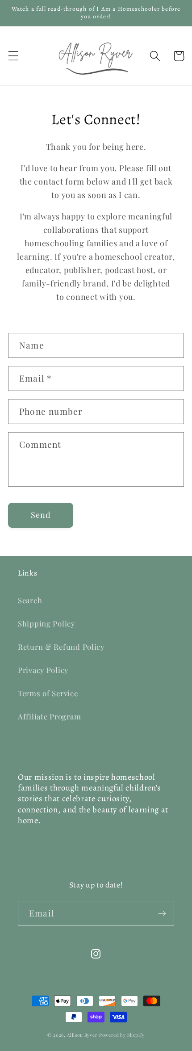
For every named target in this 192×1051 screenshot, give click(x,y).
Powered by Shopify (122, 1035)
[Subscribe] (162, 913)
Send (41, 514)
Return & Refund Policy (61, 647)
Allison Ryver (82, 1035)
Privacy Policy (43, 670)
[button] (13, 56)
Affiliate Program (49, 716)
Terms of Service (48, 693)
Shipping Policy (46, 623)
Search (30, 600)
